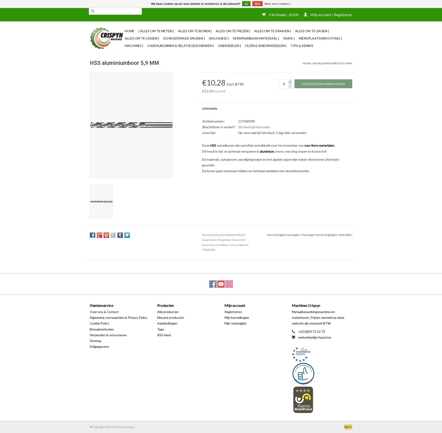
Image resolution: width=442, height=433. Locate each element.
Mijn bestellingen (236, 317)
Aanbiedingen (167, 323)
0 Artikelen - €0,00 (283, 14)
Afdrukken (345, 234)
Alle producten (168, 312)
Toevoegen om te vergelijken (320, 234)
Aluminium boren (213, 234)
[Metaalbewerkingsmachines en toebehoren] (106, 38)
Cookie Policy (99, 323)
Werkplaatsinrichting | (320, 38)
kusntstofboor (220, 245)
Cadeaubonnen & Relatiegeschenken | (180, 46)
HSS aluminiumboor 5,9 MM (332, 63)
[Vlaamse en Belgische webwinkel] (322, 399)
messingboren (240, 245)
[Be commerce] (322, 373)
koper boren (209, 240)
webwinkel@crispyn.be (314, 337)
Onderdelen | (229, 46)
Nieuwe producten (170, 317)
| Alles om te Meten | (156, 31)
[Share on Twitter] (127, 235)
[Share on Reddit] (113, 235)
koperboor (225, 240)
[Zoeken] (93, 11)
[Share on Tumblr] (120, 235)
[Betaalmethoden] (347, 426)
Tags (160, 329)
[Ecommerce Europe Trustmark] (322, 354)
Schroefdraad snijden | (184, 38)
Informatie (209, 108)
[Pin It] (106, 235)
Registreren (233, 312)
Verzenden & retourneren (108, 335)
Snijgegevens (99, 346)
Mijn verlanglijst (235, 323)
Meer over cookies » (278, 4)
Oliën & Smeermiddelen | (266, 46)
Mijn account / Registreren (331, 14)
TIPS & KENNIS (302, 46)
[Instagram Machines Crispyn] (229, 284)
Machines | (134, 46)
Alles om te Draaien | (272, 31)
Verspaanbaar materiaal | (256, 38)
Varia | (289, 38)
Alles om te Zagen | (312, 31)
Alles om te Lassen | (142, 38)
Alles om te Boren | (195, 31)
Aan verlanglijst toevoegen (283, 234)
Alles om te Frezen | (233, 31)
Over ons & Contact (104, 312)
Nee (257, 4)
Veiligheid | (219, 38)
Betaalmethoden (102, 329)
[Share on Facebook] (92, 235)
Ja (246, 4)
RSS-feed (164, 335)
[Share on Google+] (99, 235)
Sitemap (96, 341)
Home (129, 31)
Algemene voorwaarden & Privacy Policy (118, 317)
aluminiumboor (235, 234)
